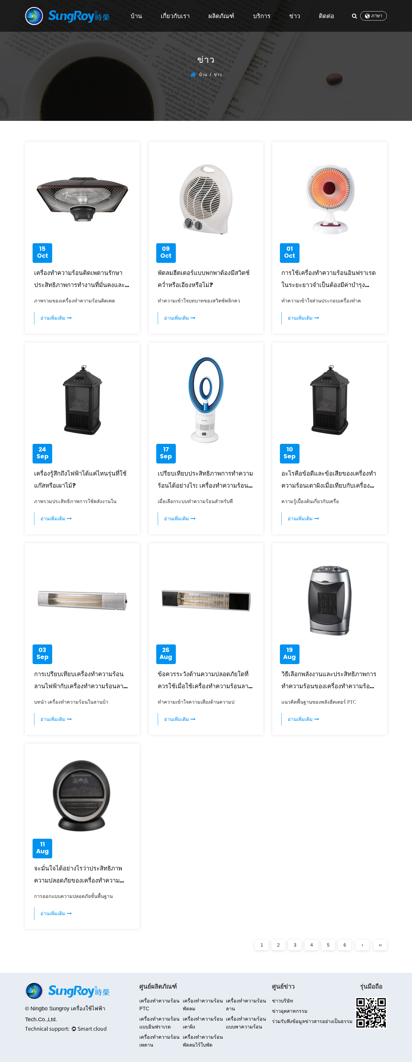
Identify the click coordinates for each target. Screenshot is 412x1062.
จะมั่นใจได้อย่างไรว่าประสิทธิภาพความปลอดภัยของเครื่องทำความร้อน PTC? (78, 881)
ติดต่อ (326, 16)
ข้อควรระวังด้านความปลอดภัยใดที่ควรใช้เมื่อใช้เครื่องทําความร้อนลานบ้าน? (205, 687)
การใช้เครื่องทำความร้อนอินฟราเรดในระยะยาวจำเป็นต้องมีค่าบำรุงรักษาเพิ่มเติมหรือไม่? (328, 285)
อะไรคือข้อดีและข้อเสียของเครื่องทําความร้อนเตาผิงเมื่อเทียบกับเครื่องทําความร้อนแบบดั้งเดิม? (329, 486)
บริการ (262, 16)
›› (380, 944)
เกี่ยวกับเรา (175, 16)
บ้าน (136, 16)
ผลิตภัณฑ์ (221, 16)
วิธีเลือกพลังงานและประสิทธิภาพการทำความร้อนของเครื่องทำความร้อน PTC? (328, 687)
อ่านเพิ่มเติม (53, 318)
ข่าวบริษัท (282, 1000)
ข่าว (294, 16)
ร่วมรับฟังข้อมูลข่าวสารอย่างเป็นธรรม (312, 1021)
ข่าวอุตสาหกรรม (290, 1011)
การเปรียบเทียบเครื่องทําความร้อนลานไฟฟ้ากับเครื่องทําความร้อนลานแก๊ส (81, 687)
